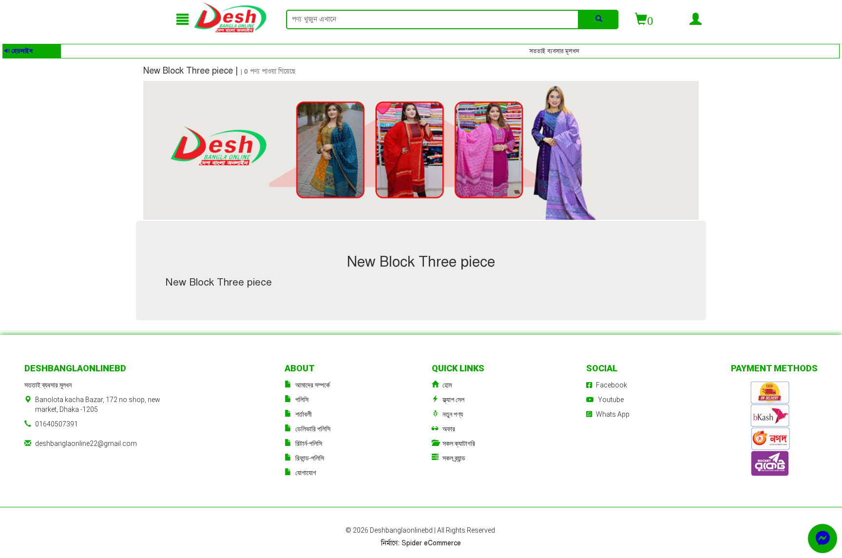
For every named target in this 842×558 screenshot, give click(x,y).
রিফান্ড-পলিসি (309, 458)
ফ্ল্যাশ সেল (453, 400)
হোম (447, 385)
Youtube (611, 400)
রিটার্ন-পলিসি (308, 443)
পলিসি (301, 400)
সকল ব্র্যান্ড (453, 458)
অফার (448, 429)
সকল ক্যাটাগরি (458, 443)
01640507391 (56, 424)
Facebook (611, 385)
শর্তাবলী (303, 414)
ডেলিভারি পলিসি (312, 429)
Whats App (613, 414)
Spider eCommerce (431, 543)
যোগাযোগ (305, 473)
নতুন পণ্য (452, 414)
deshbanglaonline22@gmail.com (86, 443)
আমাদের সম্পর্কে (312, 385)
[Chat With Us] (822, 538)
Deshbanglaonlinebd (402, 530)
